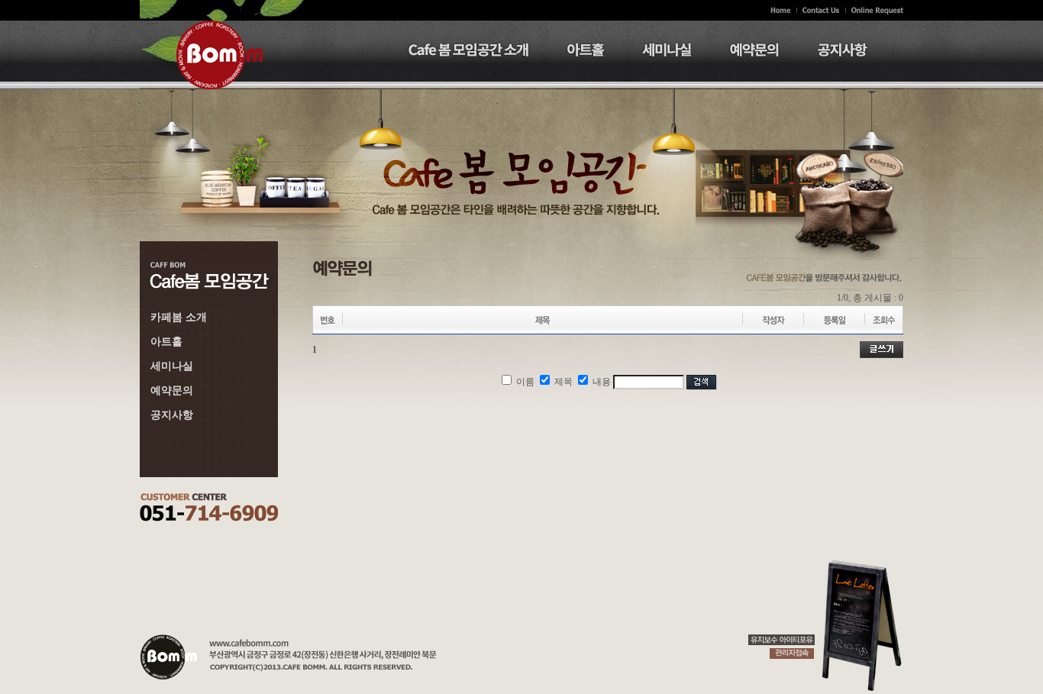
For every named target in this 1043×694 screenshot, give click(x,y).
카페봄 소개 (178, 317)
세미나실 (171, 366)
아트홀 (166, 341)
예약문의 (171, 390)
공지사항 (171, 415)
